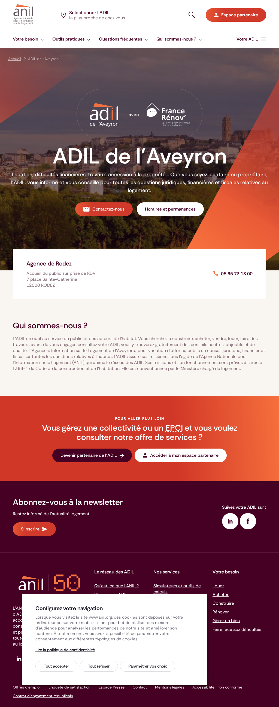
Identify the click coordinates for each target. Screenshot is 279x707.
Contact (140, 687)
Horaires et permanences (170, 209)
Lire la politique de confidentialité (65, 650)
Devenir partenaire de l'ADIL (88, 455)
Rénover (221, 612)
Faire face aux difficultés (237, 629)
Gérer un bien (226, 620)
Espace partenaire (239, 15)
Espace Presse (112, 687)
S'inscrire (30, 529)
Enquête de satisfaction (69, 687)
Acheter (221, 594)
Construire (223, 603)
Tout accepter (56, 666)
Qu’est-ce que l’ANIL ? (116, 586)
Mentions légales (169, 687)
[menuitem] (28, 39)
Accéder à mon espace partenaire (184, 455)
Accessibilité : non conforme (217, 687)
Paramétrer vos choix (147, 666)
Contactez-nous (108, 209)
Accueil (14, 58)
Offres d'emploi (26, 687)
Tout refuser (99, 666)
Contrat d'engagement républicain (43, 695)
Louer (218, 586)
